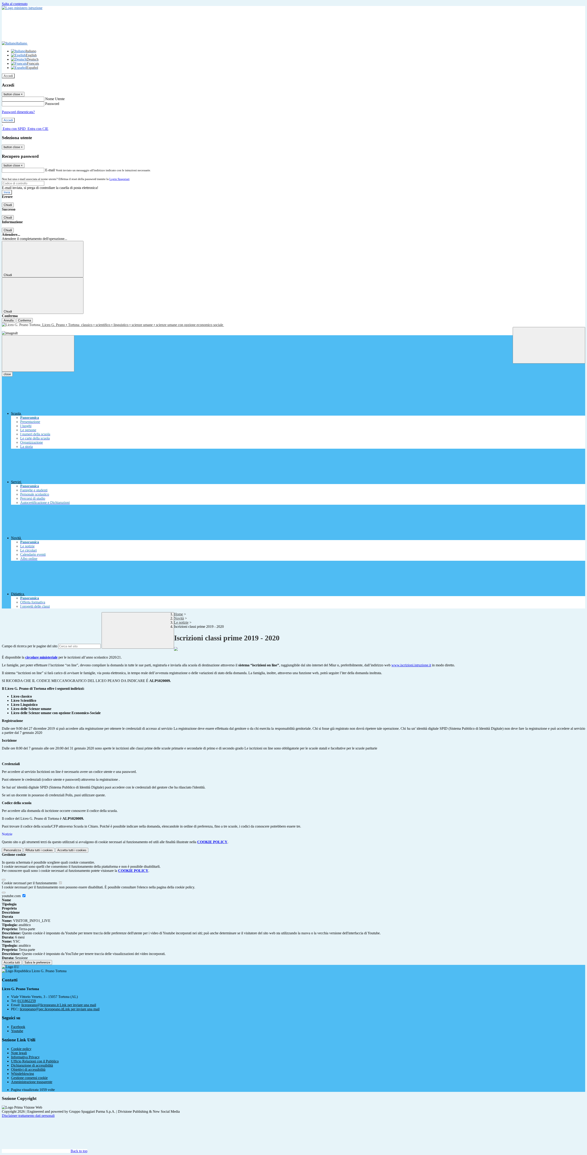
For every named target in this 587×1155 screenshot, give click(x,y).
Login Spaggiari (119, 179)
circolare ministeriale (41, 657)
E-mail (50, 170)
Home (178, 614)
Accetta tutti (71, 850)
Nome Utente (55, 99)
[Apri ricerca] (549, 345)
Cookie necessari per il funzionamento (30, 883)
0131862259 (26, 1001)
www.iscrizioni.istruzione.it (411, 665)
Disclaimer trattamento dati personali (28, 1116)
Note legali (19, 1053)
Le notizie (181, 622)
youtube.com (12, 896)
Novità (179, 618)
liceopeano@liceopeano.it (58, 1005)
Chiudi (8, 205)
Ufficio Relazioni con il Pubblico (35, 1061)
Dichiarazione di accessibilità (32, 1065)
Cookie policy (21, 1049)
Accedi (8, 76)
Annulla (9, 320)
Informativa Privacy (25, 1057)
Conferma (24, 320)
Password (52, 104)
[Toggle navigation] (38, 353)
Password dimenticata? (18, 112)
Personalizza (12, 850)
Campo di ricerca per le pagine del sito (29, 646)
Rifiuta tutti (39, 850)
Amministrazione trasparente (31, 1082)
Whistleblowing (22, 1074)
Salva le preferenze (37, 962)
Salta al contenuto (15, 4)
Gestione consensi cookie (29, 1078)
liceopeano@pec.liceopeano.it (60, 1009)
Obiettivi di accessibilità (28, 1069)
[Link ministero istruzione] (22, 8)
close (7, 374)
